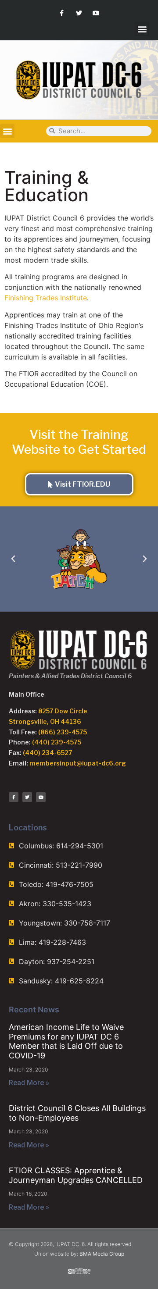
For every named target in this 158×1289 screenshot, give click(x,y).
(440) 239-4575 (56, 742)
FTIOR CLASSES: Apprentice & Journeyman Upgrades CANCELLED (76, 1175)
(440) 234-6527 (47, 752)
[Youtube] (96, 12)
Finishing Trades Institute (45, 297)
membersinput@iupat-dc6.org (77, 763)
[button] (142, 28)
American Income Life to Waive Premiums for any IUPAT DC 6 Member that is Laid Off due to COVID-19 (66, 1041)
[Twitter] (78, 12)
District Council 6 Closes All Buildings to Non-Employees (77, 1113)
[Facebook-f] (61, 12)
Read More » (29, 1083)
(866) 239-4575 (62, 732)
